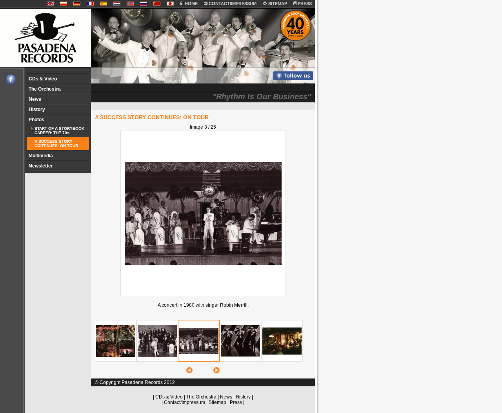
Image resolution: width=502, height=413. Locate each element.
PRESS (304, 3)
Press (236, 402)
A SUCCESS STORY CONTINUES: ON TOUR (56, 143)
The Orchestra (45, 89)
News (35, 99)
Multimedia (41, 155)
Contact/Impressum (184, 402)
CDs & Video (43, 79)
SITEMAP (277, 3)
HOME (191, 3)
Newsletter (41, 166)
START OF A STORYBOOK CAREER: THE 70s (59, 130)
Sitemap (217, 402)
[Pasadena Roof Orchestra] (8, 83)
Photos (36, 119)
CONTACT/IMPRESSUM (231, 3)
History (37, 109)
